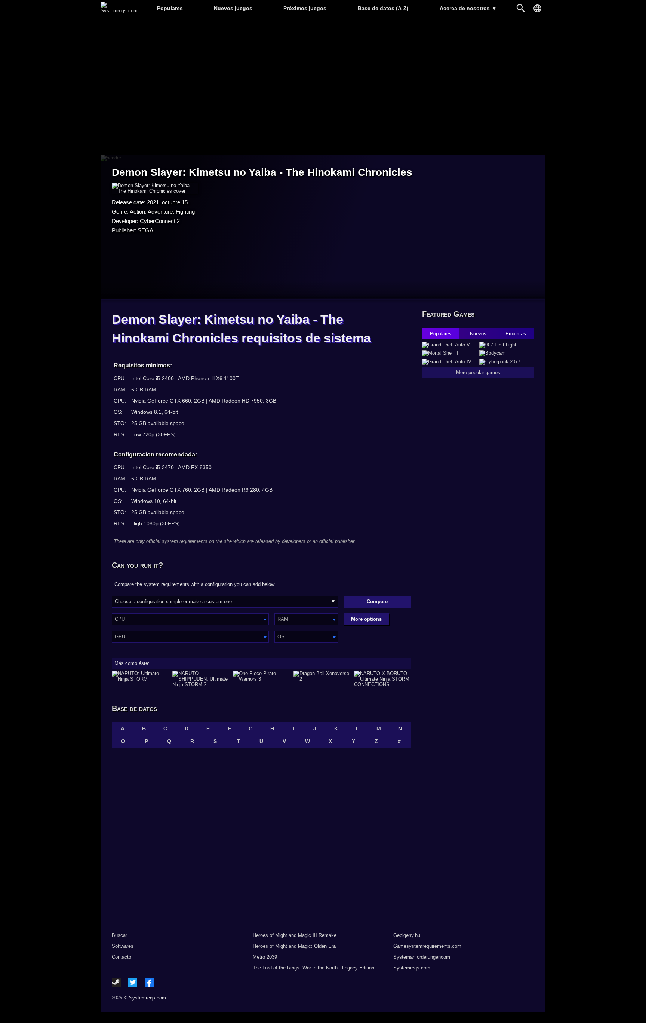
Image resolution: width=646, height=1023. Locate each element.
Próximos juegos (304, 8)
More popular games (478, 372)
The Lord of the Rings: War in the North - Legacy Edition (313, 968)
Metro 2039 (265, 957)
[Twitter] (132, 982)
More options (366, 619)
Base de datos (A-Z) (383, 8)
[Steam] (116, 982)
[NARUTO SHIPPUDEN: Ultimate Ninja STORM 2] (200, 679)
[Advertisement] (323, 86)
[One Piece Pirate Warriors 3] (261, 679)
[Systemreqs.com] (119, 10)
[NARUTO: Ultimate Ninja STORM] (140, 679)
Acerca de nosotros (468, 8)
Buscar (119, 935)
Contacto (121, 957)
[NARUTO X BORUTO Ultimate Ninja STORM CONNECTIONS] (382, 679)
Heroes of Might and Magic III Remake (294, 935)
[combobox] (190, 619)
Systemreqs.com (411, 968)
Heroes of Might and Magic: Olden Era (294, 946)
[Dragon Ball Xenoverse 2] (321, 679)
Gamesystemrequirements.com (427, 946)
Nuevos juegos (233, 8)
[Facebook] (149, 982)
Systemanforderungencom (421, 957)
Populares (170, 8)
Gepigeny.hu (406, 935)
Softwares (122, 946)
